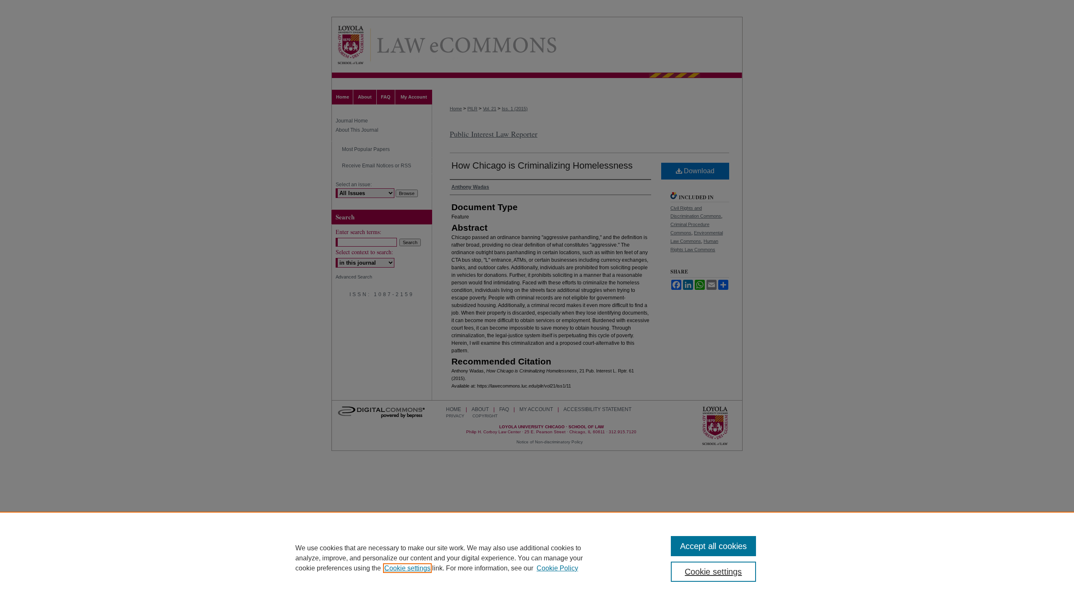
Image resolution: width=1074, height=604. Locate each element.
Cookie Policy (557, 568)
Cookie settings (407, 568)
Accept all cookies (713, 546)
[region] (537, 558)
